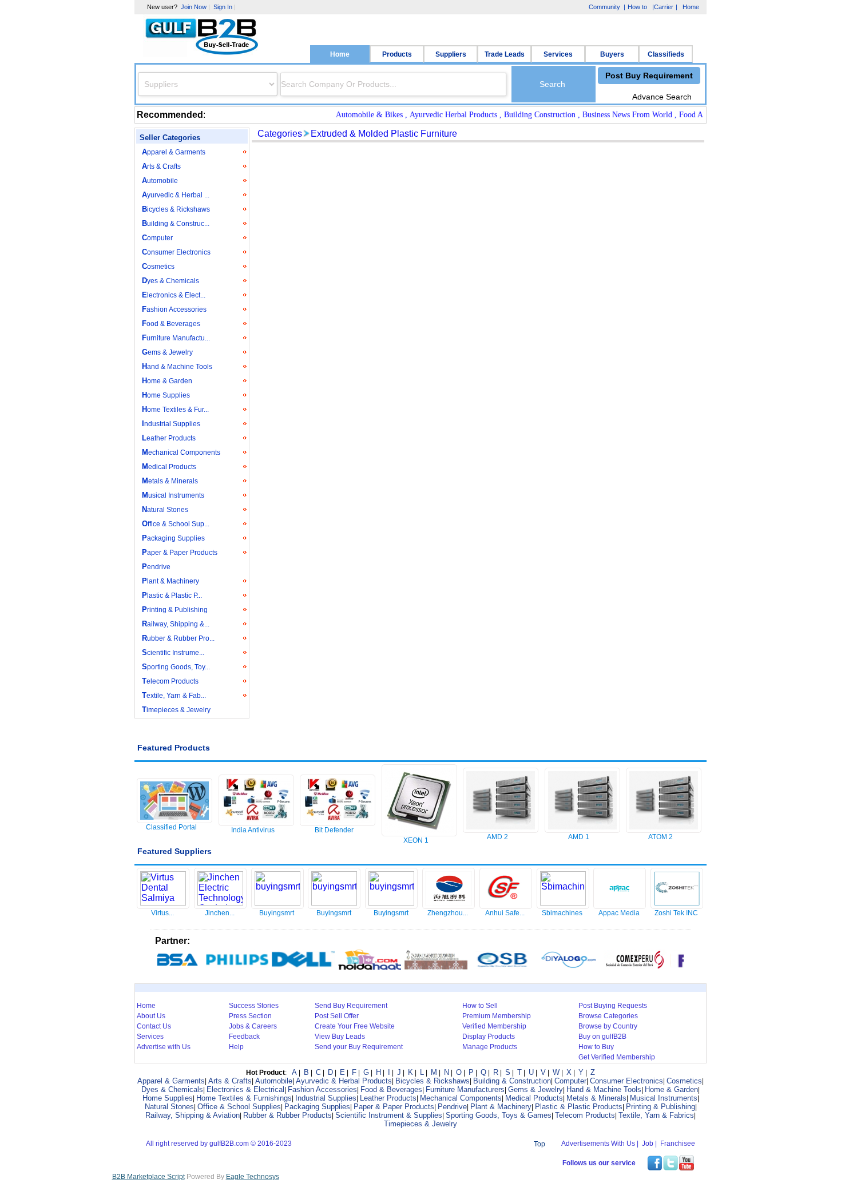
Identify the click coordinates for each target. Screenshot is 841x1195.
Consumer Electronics (176, 252)
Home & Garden (167, 380)
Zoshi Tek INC (676, 913)
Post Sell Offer (337, 1016)
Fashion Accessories (174, 309)
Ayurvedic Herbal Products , (443, 114)
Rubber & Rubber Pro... (178, 638)
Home (340, 54)
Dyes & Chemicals (170, 280)
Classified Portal (171, 827)
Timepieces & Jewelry (176, 709)
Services (558, 54)
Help (236, 1047)
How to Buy (596, 1047)
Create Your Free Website (355, 1026)
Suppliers (450, 54)
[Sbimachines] (563, 902)
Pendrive (156, 566)
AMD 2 (497, 837)
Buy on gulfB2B (602, 1037)
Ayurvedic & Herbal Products (344, 1081)
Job (647, 1144)
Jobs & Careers (253, 1026)
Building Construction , (530, 114)
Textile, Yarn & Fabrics (656, 1115)
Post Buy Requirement (649, 75)
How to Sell (480, 1006)
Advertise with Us (164, 1047)
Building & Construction (512, 1081)
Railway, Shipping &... (175, 624)
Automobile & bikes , (359, 114)
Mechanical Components (181, 452)
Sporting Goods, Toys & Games (499, 1115)
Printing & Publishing (175, 609)
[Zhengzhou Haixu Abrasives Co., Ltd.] (448, 905)
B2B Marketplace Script (148, 1177)
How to (637, 6)
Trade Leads (505, 54)
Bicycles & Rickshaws (176, 209)
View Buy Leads (340, 1037)
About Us (151, 1016)
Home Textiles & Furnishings (244, 1098)
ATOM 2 (660, 837)
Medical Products (169, 466)
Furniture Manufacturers (465, 1089)
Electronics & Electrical (245, 1089)
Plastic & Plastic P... (172, 595)
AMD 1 (578, 837)
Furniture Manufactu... (176, 338)
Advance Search (662, 96)
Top (539, 1144)
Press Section (250, 1016)
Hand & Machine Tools (177, 366)
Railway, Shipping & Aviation (192, 1115)
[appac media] (619, 905)
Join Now (194, 6)
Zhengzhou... (447, 913)
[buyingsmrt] (277, 902)
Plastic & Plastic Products (578, 1106)
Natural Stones (165, 509)
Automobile (160, 180)
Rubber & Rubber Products (287, 1115)
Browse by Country (607, 1026)
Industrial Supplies (171, 423)
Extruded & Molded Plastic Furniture (384, 133)
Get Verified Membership (616, 1057)
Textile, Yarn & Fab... (174, 695)
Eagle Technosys (252, 1177)
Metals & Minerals (170, 481)
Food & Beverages (171, 323)
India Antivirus (253, 830)
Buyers (612, 54)
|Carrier (662, 7)
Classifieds (666, 54)
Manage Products (489, 1047)
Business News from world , (617, 114)
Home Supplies (166, 395)
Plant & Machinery (170, 581)
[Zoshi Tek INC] (677, 905)
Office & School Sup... (175, 523)
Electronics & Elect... (173, 295)
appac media (619, 913)
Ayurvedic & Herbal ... (175, 194)
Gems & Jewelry (167, 352)
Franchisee (677, 1144)
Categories (279, 133)
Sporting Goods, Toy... (176, 666)
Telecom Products (170, 681)
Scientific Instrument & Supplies (388, 1115)
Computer (157, 237)
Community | (606, 6)
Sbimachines (562, 913)
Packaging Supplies (173, 538)
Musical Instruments (173, 495)
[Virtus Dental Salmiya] (163, 902)
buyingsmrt (276, 913)
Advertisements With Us (598, 1144)
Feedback (244, 1037)
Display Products (488, 1037)
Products (397, 54)
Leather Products (169, 438)
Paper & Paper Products (179, 552)
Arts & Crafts (161, 166)
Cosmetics (158, 266)
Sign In (222, 6)
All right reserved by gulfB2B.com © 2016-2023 (219, 1144)
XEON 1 (416, 840)
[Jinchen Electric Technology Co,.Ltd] (220, 902)
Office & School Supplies (239, 1106)
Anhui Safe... (505, 913)
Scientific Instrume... (173, 652)
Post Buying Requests (612, 1006)
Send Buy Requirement (351, 1006)
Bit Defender (334, 830)
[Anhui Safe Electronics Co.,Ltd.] (505, 905)
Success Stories (254, 1006)
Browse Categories (608, 1016)
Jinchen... (220, 913)
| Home (687, 6)
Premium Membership (496, 1016)
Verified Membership (494, 1026)
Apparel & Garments (173, 152)
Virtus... (162, 913)
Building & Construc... (175, 223)
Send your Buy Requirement (359, 1047)
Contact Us (154, 1026)
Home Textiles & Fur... (175, 409)
